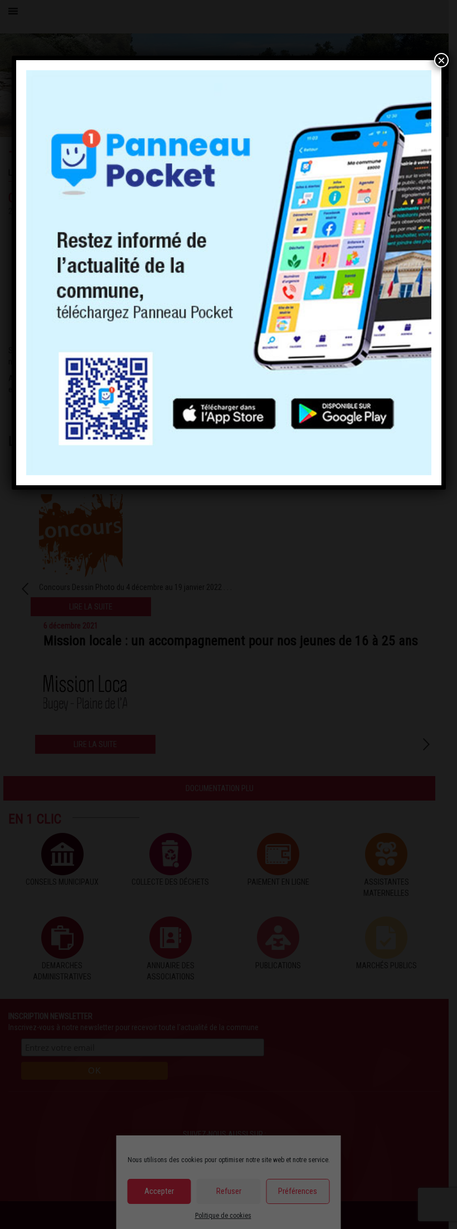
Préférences (297, 1191)
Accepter (159, 1191)
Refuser (228, 1191)
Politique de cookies (223, 1216)
